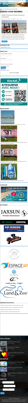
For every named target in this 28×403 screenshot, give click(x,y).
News (15, 18)
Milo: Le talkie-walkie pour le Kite (16, 305)
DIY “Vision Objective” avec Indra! (16, 307)
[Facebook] (14, 1)
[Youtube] (18, 1)
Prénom (1, 385)
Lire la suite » (4, 41)
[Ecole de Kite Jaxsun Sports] (3, 343)
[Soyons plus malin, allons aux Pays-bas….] (3, 354)
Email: (1, 389)
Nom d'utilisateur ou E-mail (6, 53)
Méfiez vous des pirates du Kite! (15, 367)
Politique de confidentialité (10, 401)
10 (13, 348)
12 (13, 343)
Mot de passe (3, 58)
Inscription (3, 69)
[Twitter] (16, 1)
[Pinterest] (17, 1)
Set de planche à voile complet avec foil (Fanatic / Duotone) (12, 180)
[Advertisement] (14, 325)
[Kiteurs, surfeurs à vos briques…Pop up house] (3, 374)
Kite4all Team (4, 18)
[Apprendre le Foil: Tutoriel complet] (3, 363)
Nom (1, 382)
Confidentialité (16, 398)
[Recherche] (27, 1)
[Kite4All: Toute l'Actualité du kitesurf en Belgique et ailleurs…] (14, 4)
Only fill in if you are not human (7, 64)
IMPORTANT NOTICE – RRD (14, 309)
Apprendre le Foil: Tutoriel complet (16, 362)
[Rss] (13, 1)
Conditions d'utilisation (21, 401)
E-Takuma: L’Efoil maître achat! (14, 311)
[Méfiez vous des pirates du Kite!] (3, 369)
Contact (10, 398)
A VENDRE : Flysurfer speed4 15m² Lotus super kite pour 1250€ (13, 124)
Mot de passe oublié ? (5, 70)
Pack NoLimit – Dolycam (13, 347)
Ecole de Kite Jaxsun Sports (14, 341)
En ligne (5, 47)
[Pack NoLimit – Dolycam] (3, 349)
